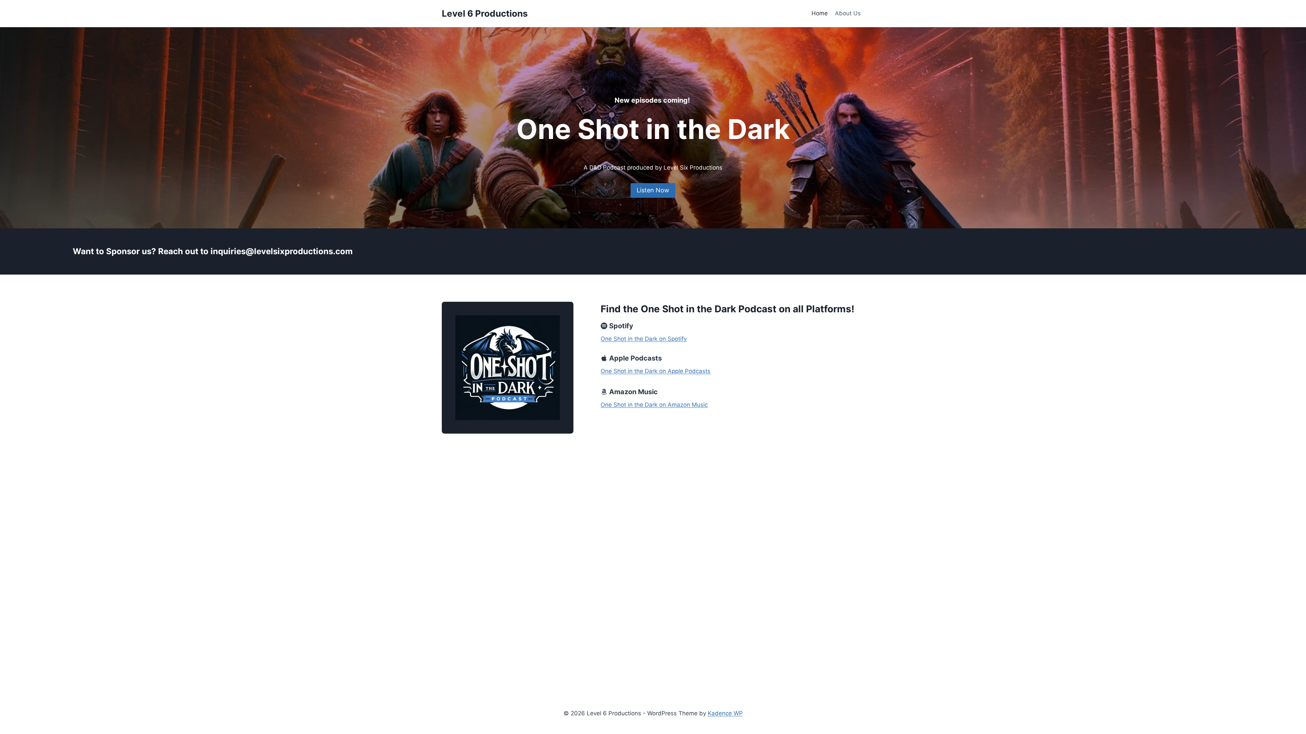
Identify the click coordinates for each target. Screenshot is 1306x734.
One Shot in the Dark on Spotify (644, 338)
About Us (848, 13)
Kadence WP (725, 713)
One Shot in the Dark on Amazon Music (654, 404)
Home (819, 13)
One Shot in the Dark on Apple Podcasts (655, 371)
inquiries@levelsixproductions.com (282, 251)
